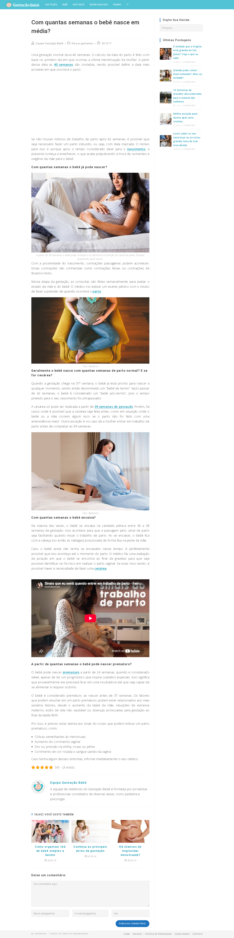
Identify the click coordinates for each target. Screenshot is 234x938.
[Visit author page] (38, 787)
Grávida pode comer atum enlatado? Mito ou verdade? (187, 74)
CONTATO (197, 934)
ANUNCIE (137, 934)
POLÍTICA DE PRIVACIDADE (158, 934)
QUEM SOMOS (182, 934)
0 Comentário (188, 62)
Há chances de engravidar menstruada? (130, 851)
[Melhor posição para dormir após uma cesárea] (165, 119)
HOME (127, 934)
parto (97, 291)
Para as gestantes (82, 43)
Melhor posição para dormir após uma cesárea (185, 117)
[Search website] (127, 4)
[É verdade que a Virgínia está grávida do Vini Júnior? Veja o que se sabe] (165, 54)
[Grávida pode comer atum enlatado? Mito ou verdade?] (165, 75)
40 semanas (63, 64)
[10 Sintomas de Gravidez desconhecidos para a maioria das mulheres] (165, 97)
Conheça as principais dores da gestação (90, 848)
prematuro (71, 672)
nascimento (136, 149)
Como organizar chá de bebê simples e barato (50, 851)
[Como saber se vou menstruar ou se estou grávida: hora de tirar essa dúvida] (165, 141)
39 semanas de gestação (114, 407)
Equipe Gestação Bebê (49, 43)
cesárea (101, 568)
